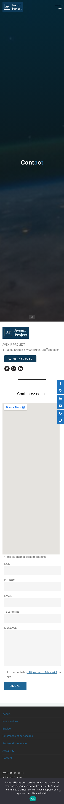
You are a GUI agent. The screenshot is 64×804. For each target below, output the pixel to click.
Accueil (6, 713)
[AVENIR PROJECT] (12, 6)
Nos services (10, 721)
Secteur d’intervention (15, 743)
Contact (7, 757)
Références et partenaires (17, 735)
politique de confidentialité (41, 672)
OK (33, 798)
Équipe (6, 728)
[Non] (59, 791)
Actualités (8, 750)
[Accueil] (32, 317)
